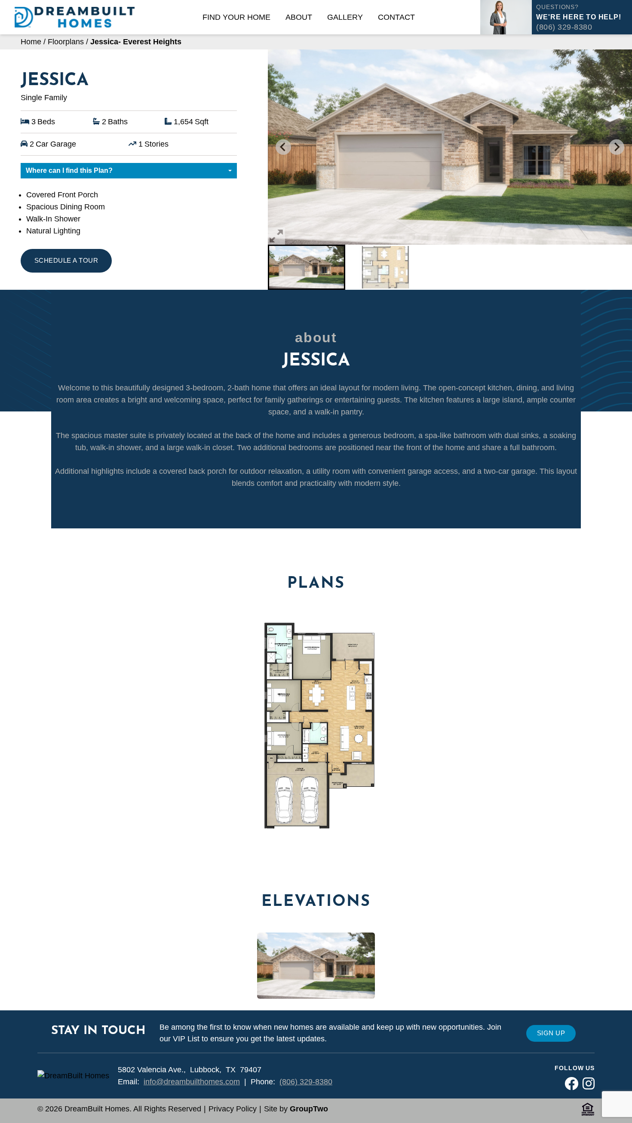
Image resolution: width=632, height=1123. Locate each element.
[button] (306, 267)
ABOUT (298, 17)
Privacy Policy (233, 1109)
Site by (296, 1109)
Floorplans (66, 41)
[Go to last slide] (283, 147)
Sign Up (551, 1033)
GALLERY (345, 17)
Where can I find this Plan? (69, 170)
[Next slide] (616, 147)
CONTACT (396, 17)
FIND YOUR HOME (236, 17)
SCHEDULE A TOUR (66, 260)
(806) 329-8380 (305, 1081)
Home (31, 41)
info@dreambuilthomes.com (192, 1081)
